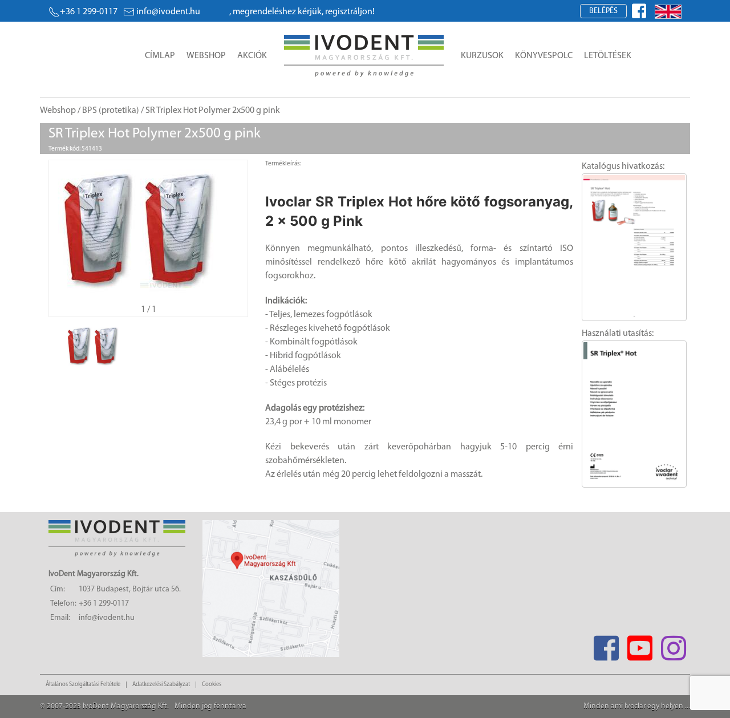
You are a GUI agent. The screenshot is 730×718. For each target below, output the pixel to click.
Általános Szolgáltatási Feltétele (83, 685)
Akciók (252, 55)
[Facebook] (606, 645)
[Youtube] (639, 645)
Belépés (603, 11)
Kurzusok (482, 55)
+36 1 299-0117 (88, 12)
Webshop (206, 55)
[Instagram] (673, 645)
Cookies (211, 685)
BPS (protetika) (110, 110)
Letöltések (607, 55)
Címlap (160, 55)
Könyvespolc (544, 55)
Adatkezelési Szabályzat (161, 685)
